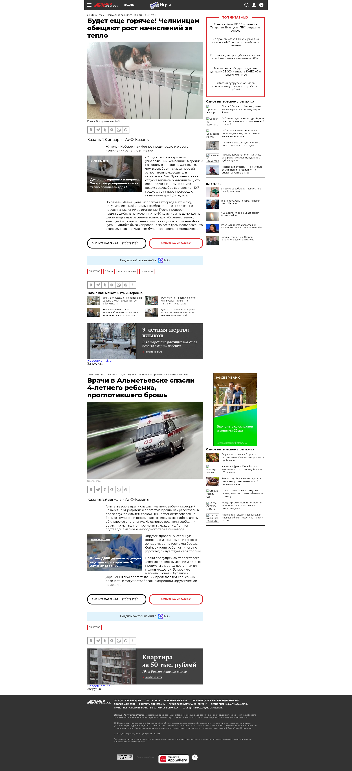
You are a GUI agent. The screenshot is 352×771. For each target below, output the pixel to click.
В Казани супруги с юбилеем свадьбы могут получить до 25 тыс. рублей (235, 86)
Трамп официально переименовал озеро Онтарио (240, 202)
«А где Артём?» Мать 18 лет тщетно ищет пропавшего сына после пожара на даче (242, 505)
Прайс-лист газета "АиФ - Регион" (188, 704)
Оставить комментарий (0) (176, 243)
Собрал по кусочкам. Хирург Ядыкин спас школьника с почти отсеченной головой (243, 121)
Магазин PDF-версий (175, 700)
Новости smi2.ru (99, 360)
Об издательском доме (127, 700)
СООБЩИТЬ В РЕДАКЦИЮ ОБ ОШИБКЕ (203, 708)
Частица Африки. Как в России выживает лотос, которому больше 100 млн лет (242, 469)
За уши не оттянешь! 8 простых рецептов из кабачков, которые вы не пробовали (243, 457)
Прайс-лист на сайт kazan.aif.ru (229, 704)
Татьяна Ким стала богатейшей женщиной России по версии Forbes (242, 226)
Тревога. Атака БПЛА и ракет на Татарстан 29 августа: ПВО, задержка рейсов (235, 27)
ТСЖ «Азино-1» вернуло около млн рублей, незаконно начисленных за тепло (178, 300)
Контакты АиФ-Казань (152, 704)
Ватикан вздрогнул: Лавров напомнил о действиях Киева (237, 238)
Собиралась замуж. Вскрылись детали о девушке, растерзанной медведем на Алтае (241, 133)
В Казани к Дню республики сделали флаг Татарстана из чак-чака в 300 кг (235, 57)
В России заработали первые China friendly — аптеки (241, 190)
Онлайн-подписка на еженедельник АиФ (215, 700)
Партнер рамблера (145, 757)
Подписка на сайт (124, 704)
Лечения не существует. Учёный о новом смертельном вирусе (241, 144)
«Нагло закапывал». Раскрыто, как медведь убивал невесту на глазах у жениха (242, 517)
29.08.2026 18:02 (96, 374)
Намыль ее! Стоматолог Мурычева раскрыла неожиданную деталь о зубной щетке (241, 157)
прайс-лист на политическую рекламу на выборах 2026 (146, 708)
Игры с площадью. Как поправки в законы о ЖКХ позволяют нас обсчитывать (122, 300)
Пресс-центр (153, 700)
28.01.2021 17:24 (95, 15)
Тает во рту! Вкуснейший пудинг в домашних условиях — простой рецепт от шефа (241, 481)
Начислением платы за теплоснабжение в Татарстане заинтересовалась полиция (120, 312)
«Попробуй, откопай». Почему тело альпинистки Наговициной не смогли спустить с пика (242, 169)
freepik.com (94, 481)
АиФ (117, 121)
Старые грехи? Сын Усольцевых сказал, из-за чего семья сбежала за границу (242, 493)
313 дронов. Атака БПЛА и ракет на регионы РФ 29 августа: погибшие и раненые (235, 42)
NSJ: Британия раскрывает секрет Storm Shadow (240, 214)
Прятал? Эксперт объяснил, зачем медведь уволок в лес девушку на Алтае (241, 109)
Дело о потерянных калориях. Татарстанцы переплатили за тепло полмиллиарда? (178, 312)
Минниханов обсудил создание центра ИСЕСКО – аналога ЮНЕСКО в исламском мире (235, 71)
